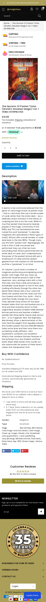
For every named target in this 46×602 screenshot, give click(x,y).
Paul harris (36, 438)
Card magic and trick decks (15, 430)
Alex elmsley (25, 428)
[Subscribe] (41, 512)
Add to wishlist (13, 166)
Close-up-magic (10, 433)
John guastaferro (10, 436)
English (15, 586)
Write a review (23, 481)
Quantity (6, 142)
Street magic (28, 441)
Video (4, 444)
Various (38, 441)
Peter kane (7, 441)
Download (34, 433)
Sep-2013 (17, 441)
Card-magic (34, 430)
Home (6, 23)
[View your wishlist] (37, 9)
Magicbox (17, 592)
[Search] (39, 16)
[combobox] (23, 16)
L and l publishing (27, 436)
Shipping (18, 120)
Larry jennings (8, 438)
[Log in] (31, 9)
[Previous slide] (4, 3)
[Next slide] (42, 3)
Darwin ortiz (24, 433)
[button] (4, 9)
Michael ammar (23, 438)
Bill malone (37, 428)
